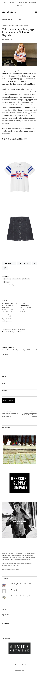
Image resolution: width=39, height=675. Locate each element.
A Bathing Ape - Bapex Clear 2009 (21, 584)
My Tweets (6, 615)
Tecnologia (32, 3)
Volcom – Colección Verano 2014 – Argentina (9, 305)
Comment (5, 354)
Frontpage (14, 590)
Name (4, 376)
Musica (19, 5)
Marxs (10, 39)
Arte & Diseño (22, 3)
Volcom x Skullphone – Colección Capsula (26, 305)
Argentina (6, 19)
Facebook (5, 624)
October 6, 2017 (13, 25)
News (19, 19)
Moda (4, 3)
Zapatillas (12, 3)
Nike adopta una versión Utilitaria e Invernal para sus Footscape (29, 413)
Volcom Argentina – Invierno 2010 (9, 316)
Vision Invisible (9, 12)
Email (4, 383)
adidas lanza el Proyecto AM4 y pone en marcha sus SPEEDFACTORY (10, 413)
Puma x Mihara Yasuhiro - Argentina (21, 596)
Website (4, 390)
